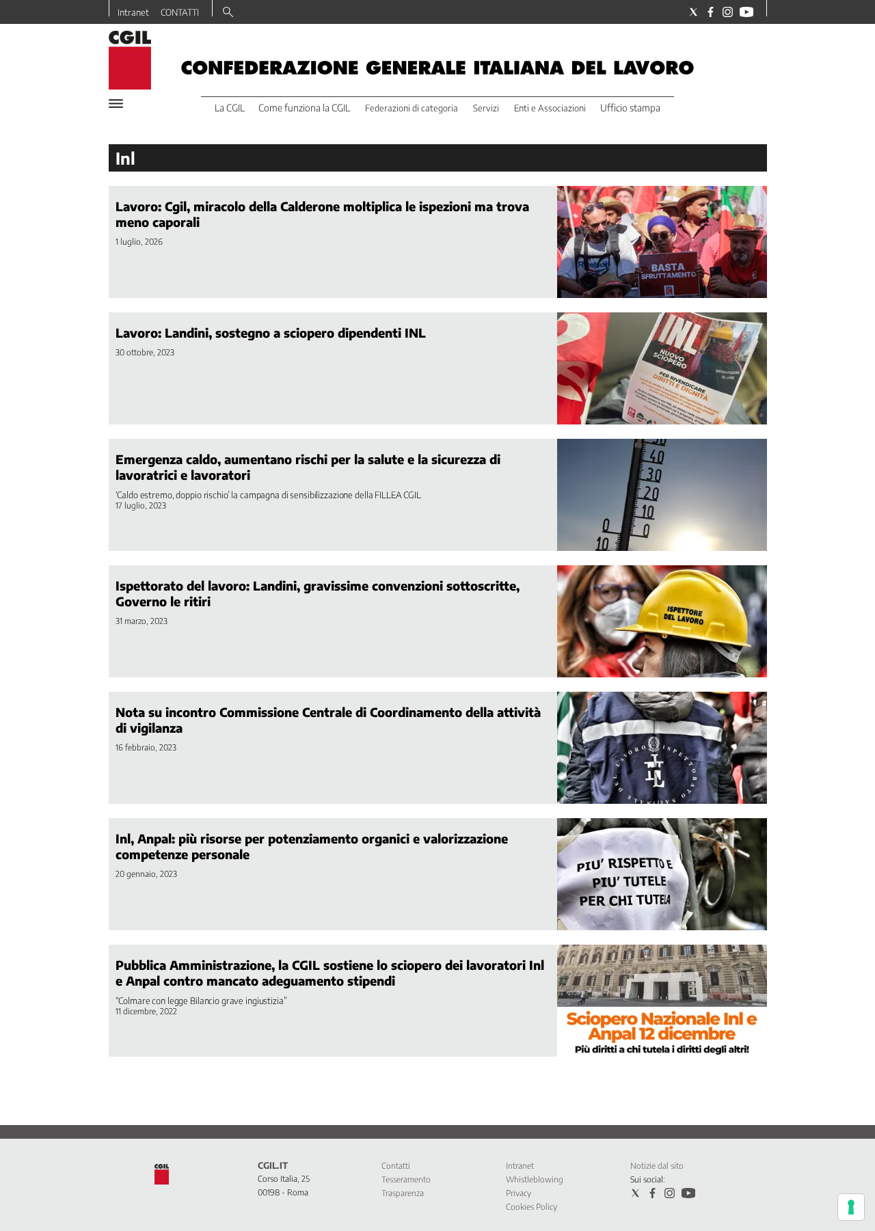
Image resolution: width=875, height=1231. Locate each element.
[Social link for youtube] (746, 12)
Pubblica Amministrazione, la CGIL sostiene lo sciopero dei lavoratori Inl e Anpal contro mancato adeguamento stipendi (330, 972)
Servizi (486, 108)
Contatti (395, 1166)
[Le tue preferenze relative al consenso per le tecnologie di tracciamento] (851, 1207)
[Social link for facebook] (710, 12)
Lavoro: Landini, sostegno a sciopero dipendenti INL (271, 332)
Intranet (133, 12)
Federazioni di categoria (411, 108)
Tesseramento (406, 1179)
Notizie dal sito (657, 1166)
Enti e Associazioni (550, 108)
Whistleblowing (534, 1179)
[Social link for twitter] (693, 12)
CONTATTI (180, 12)
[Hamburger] (116, 103)
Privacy (518, 1193)
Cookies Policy (531, 1207)
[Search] (228, 13)
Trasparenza (402, 1193)
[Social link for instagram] (728, 12)
